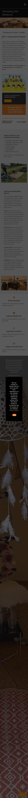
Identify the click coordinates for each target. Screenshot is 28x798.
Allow (14, 415)
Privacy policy (14, 410)
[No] (26, 399)
